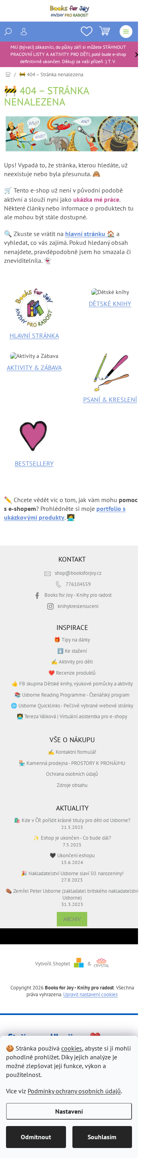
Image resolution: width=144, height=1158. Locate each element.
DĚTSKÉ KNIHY (110, 304)
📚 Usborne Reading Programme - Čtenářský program (72, 694)
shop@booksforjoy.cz (78, 573)
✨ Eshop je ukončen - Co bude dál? (72, 837)
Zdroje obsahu (72, 785)
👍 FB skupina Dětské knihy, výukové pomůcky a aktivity (72, 683)
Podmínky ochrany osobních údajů (74, 1091)
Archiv (72, 919)
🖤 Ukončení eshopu (72, 855)
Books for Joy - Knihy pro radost (78, 595)
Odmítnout (36, 1137)
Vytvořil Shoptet (52, 963)
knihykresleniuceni (78, 606)
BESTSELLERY (34, 463)
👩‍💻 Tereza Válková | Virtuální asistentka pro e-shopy (72, 716)
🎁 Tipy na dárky (72, 639)
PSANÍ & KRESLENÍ (110, 399)
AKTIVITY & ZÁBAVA (34, 367)
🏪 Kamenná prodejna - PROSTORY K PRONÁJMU (72, 763)
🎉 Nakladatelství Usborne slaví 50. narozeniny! (72, 873)
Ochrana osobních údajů (72, 774)
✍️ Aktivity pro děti (72, 661)
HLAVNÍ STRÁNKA (34, 336)
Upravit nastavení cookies (90, 994)
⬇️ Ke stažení (72, 651)
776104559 (78, 584)
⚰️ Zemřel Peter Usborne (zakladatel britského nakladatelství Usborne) (72, 894)
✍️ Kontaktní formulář (72, 752)
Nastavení (69, 1111)
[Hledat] (8, 32)
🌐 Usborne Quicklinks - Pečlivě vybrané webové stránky (72, 705)
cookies (71, 1048)
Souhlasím (102, 1137)
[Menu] (126, 32)
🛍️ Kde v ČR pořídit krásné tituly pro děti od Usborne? (72, 820)
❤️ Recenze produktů (72, 672)
